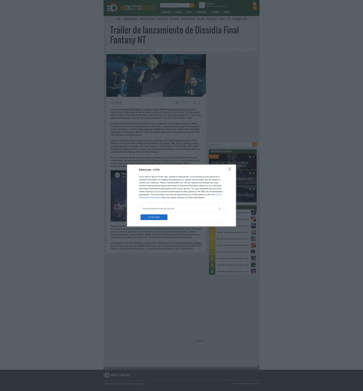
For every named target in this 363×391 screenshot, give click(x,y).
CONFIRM (154, 217)
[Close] (230, 170)
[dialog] (181, 195)
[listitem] (181, 208)
